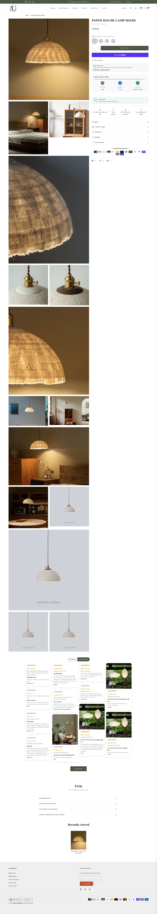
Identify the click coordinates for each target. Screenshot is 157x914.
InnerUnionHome (18, 903)
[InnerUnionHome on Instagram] (85, 889)
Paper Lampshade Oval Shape (33, 719)
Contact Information (14, 879)
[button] (131, 8)
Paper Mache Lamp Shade (78, 851)
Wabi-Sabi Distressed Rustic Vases (61, 752)
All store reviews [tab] (83, 659)
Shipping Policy (13, 876)
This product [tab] (72, 659)
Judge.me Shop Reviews (85, 671)
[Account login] (136, 8)
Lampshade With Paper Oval (60, 671)
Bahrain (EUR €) (117, 1)
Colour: (103, 36)
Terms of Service (13, 886)
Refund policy (12, 873)
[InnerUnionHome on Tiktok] (90, 889)
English (128, 1)
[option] (49, 59)
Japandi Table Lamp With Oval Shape (35, 743)
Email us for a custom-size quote (101, 70)
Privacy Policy (12, 882)
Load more (79, 768)
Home (27, 15)
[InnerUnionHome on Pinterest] (81, 889)
